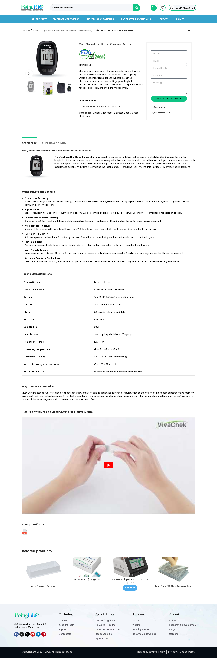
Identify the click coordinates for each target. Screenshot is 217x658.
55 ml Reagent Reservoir (44, 585)
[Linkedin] (38, 634)
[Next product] (192, 30)
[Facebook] (16, 634)
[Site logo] (32, 7)
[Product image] (130, 567)
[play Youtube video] (108, 465)
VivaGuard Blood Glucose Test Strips (101, 106)
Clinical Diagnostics (43, 30)
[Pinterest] (43, 634)
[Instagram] (21, 634)
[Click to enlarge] (29, 73)
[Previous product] (186, 30)
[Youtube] (32, 634)
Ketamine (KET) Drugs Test (86, 579)
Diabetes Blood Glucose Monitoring (74, 30)
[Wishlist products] (162, 8)
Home (26, 30)
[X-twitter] (27, 634)
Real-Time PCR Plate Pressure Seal (173, 585)
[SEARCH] (136, 7)
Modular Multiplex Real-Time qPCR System (130, 581)
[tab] (29, 141)
